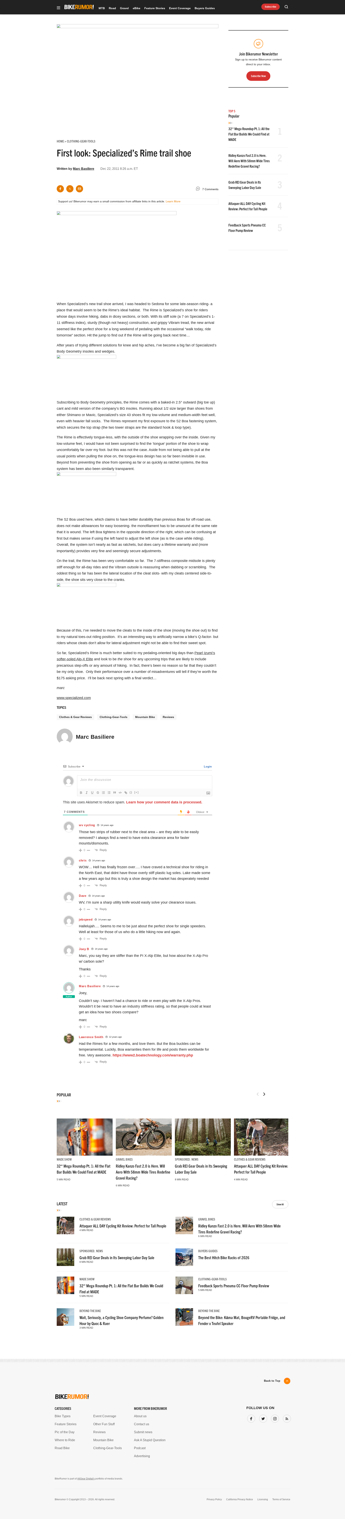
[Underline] (92, 792)
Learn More (173, 201)
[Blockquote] (114, 792)
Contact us (141, 1424)
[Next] (264, 1094)
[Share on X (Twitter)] (69, 188)
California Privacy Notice (239, 1499)
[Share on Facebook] (60, 188)
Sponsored (182, 1159)
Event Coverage (180, 8)
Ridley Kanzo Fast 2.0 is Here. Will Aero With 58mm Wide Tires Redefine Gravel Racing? (249, 160)
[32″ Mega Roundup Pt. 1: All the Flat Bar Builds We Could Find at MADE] (85, 1137)
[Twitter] (262, 1418)
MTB (102, 8)
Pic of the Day (64, 1432)
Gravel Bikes (124, 1159)
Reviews (168, 717)
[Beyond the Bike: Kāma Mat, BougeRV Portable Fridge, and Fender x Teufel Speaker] (184, 1317)
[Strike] (98, 792)
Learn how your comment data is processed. (164, 802)
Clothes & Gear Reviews (75, 717)
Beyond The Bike (90, 1311)
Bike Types (62, 1416)
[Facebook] (250, 1418)
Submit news (143, 1432)
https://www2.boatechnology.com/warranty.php (153, 1055)
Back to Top (272, 1380)
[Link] (126, 792)
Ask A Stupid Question (150, 1440)
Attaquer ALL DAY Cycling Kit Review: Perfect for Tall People (122, 1225)
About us (140, 1416)
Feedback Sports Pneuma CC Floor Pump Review (233, 1285)
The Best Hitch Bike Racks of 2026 (223, 1257)
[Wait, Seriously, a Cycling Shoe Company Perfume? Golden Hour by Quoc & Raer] (65, 1317)
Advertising (142, 1456)
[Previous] (258, 1094)
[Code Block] (120, 792)
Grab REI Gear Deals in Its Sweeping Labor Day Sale (116, 1257)
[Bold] (81, 792)
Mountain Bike (145, 717)
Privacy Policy (214, 1499)
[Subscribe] (286, 1418)
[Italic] (86, 792)
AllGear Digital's (86, 1478)
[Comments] (198, 189)
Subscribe (270, 6)
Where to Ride (65, 1440)
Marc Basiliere (83, 168)
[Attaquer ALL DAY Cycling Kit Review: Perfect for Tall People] (262, 1137)
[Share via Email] (79, 188)
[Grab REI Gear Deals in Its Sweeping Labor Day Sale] (203, 1137)
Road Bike (62, 1448)
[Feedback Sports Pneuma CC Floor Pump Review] (184, 1285)
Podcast (140, 1448)
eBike (136, 8)
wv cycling (87, 825)
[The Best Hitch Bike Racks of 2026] (184, 1257)
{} (131, 792)
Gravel (124, 8)
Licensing (262, 1499)
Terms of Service (281, 1499)
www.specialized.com (74, 698)
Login (207, 766)
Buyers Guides (205, 8)
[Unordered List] (109, 792)
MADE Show (64, 1159)
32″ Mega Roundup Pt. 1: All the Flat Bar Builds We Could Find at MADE (249, 134)
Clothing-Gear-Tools (113, 717)
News (194, 1159)
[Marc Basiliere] (65, 738)
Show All (280, 1204)
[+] (136, 792)
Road (112, 8)
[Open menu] (58, 8)
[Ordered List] (103, 792)
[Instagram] (274, 1418)
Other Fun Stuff (104, 1424)
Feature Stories (154, 8)
